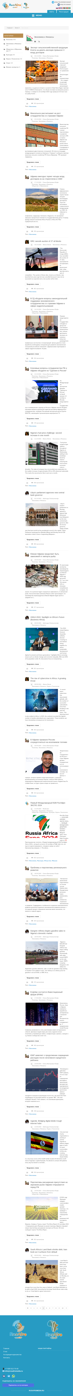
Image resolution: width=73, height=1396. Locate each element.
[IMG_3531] (41, 135)
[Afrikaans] (64, 8)
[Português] (67, 8)
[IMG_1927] (41, 1208)
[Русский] (57, 8)
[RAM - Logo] (18, 1329)
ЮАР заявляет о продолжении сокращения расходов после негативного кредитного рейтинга (49, 1057)
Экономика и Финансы (13, 43)
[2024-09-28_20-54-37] (41, 700)
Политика (9, 39)
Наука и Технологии (13, 59)
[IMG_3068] (41, 327)
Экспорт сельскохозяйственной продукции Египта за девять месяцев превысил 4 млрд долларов (49, 50)
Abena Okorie (47, 244)
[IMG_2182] (41, 890)
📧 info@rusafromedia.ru (12, 1371)
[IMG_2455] (41, 576)
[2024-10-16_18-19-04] (41, 259)
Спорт (8, 63)
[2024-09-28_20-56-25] (41, 639)
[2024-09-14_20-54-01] (41, 1143)
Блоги (17, 28)
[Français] (62, 8)
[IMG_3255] (41, 200)
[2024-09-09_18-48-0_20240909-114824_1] (41, 1271)
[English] (59, 8)
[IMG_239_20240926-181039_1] (41, 762)
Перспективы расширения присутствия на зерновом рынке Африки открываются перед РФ (48, 1184)
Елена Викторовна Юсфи (51, 56)
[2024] (41, 826)
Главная (9, 28)
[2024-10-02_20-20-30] (41, 515)
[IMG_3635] (41, 72)
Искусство (48, 860)
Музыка (55, 860)
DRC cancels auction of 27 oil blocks (45, 241)
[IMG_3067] (41, 392)
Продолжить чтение (33, 99)
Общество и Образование (40, 186)
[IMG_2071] (41, 1080)
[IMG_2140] (41, 1014)
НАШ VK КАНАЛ (65, 4)
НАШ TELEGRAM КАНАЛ (62, 2)
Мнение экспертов (12, 67)
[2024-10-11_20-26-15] (41, 453)
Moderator (46, 809)
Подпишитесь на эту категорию (18, 1385)
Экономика (32, 106)
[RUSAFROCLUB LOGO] (53, 1329)
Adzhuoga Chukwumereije (51, 498)
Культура (9, 54)
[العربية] (69, 8)
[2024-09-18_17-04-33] (41, 953)
